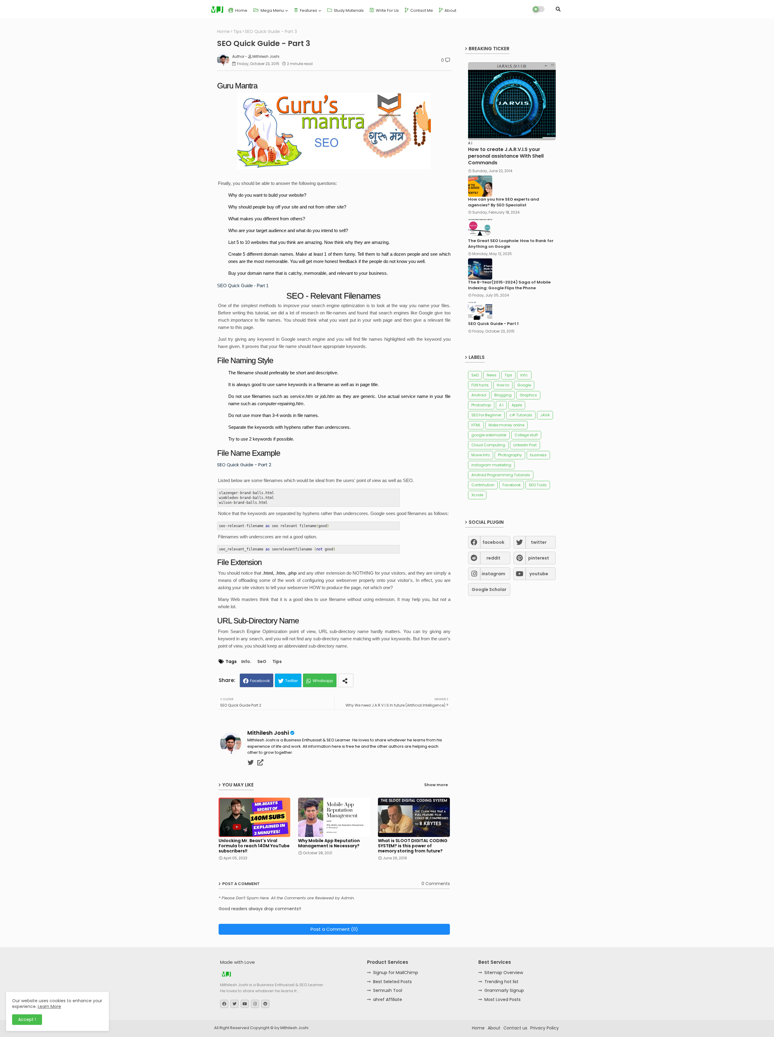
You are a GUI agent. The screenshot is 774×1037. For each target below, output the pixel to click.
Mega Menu (272, 10)
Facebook (260, 681)
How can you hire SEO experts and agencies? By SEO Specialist (503, 202)
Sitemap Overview (503, 973)
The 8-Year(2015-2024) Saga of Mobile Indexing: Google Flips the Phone (509, 285)
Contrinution (482, 484)
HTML (475, 425)
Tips (237, 31)
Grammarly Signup (504, 990)
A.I (501, 405)
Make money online (506, 425)
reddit (493, 558)
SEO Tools (538, 484)
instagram (493, 574)
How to (503, 385)
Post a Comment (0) (334, 929)
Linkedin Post (525, 445)
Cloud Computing (488, 445)
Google (524, 385)
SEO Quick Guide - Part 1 (242, 285)
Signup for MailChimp (395, 973)
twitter (539, 542)
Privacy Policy (544, 1028)
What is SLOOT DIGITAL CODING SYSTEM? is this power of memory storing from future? (412, 846)
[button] (558, 9)
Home (240, 10)
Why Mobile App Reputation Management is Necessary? (329, 843)
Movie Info (480, 455)
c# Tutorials (520, 415)
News (491, 375)
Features (308, 10)
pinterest (538, 558)
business (538, 455)
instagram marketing (491, 465)
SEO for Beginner (486, 415)
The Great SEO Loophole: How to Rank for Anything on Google (511, 243)
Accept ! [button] (27, 1019)
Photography (510, 455)
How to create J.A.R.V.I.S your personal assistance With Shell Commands (506, 156)
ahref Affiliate (387, 999)
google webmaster (488, 435)
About (450, 10)
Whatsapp (323, 681)
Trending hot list (501, 982)
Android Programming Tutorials (500, 474)
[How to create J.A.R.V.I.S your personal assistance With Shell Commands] (512, 101)
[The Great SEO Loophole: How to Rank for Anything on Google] (480, 227)
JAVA (545, 415)
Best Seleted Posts (392, 982)
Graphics (528, 395)
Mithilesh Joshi (268, 733)
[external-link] (260, 763)
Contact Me (421, 10)
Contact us (515, 1028)
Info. (246, 662)
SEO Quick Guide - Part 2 (244, 464)
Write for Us (387, 10)
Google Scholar (489, 589)
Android (478, 395)
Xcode (477, 494)
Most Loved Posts (502, 999)
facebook (493, 542)
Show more (436, 785)
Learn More (49, 1006)
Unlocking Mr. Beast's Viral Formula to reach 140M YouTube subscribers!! (254, 846)
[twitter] (251, 763)
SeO (261, 662)
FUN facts (480, 385)
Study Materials (348, 10)
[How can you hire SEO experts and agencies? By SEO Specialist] (480, 186)
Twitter (291, 681)
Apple (517, 405)
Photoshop (481, 405)
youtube (538, 574)
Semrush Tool (387, 990)
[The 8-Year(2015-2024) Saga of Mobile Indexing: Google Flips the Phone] (480, 269)
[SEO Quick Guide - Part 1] (480, 310)
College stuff (526, 435)
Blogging (503, 395)
